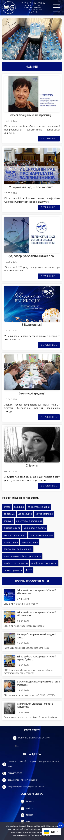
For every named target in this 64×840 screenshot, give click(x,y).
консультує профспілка (29, 521)
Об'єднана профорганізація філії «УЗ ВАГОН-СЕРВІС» (29, 695)
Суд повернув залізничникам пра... (32, 256)
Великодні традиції (32, 393)
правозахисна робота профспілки (22, 556)
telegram (29, 815)
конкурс (8, 521)
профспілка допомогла (44, 563)
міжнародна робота (35, 528)
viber (28, 822)
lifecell (7, 507)
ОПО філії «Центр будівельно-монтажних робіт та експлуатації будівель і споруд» (28, 671)
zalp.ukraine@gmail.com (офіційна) (23, 780)
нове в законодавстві (41, 535)
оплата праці (11, 542)
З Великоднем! (32, 324)
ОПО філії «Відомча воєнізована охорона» (24, 626)
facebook (30, 802)
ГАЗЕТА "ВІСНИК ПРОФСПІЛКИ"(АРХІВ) (34, 738)
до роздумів (25, 514)
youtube (29, 808)
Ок (60, 825)
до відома (9, 514)
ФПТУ (28, 570)
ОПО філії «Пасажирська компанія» (21, 604)
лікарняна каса (12, 528)
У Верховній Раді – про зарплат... (32, 187)
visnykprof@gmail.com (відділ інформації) (26, 787)
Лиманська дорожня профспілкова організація (26, 648)
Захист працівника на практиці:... (32, 115)
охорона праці (30, 542)
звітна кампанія (44, 514)
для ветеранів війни (39, 507)
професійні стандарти (16, 563)
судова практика (13, 570)
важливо (19, 507)
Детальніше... (49, 139)
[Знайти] (48, 746)
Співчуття (32, 465)
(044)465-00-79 (15, 773)
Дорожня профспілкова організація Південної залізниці (31, 717)
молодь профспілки (15, 535)
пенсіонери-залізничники (18, 549)
